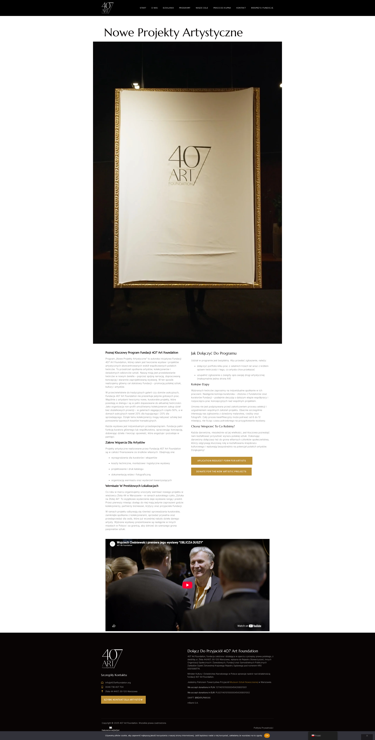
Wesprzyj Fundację (262, 8)
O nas (154, 8)
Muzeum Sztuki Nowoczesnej (244, 682)
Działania (168, 8)
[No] (367, 737)
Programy (184, 8)
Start (143, 8)
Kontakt (241, 8)
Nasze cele (202, 8)
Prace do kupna (222, 8)
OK (267, 735)
